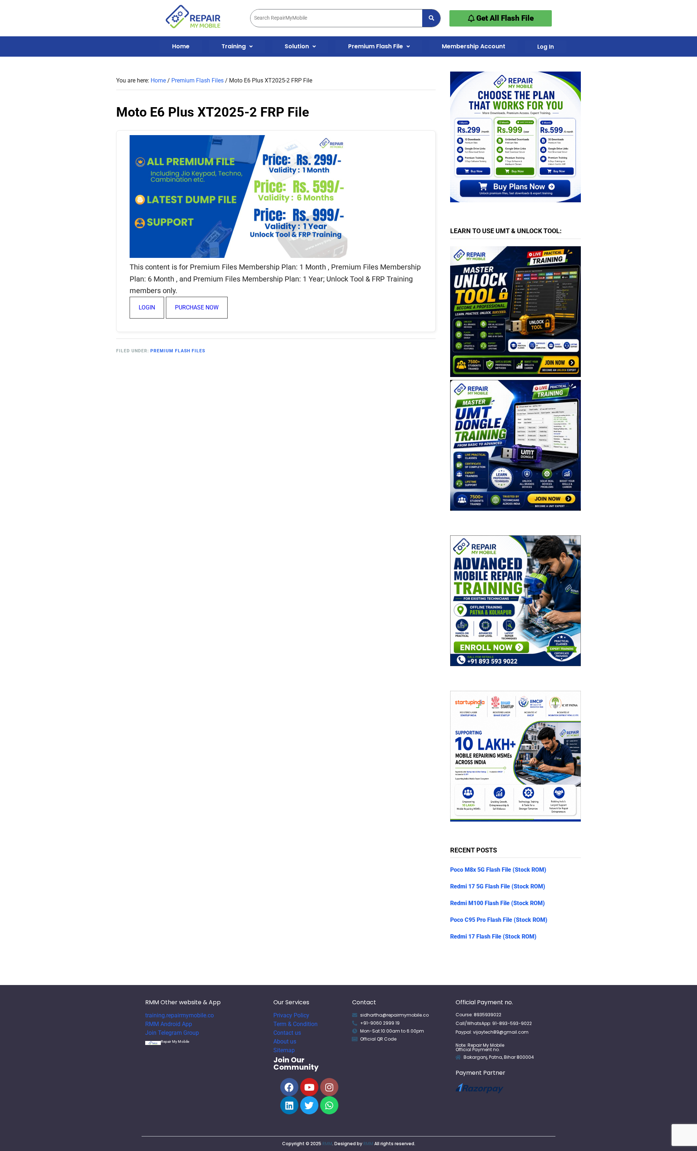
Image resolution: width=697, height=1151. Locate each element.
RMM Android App (168, 1024)
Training (233, 46)
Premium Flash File (375, 46)
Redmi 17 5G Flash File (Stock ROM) (497, 886)
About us (284, 1041)
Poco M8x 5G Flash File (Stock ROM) (498, 869)
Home (180, 46)
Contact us (287, 1032)
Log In (545, 46)
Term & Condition (295, 1024)
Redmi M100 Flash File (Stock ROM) (497, 903)
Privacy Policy (291, 1015)
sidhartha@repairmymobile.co (394, 1015)
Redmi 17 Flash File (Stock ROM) (493, 936)
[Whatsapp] (329, 1105)
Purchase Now (197, 307)
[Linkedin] (289, 1105)
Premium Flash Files (177, 350)
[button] (237, 46)
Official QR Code (378, 1039)
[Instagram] (329, 1087)
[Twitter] (309, 1105)
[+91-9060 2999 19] (354, 1023)
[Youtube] (309, 1087)
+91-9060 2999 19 (380, 1023)
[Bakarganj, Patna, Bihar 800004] (458, 1057)
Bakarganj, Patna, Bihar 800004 (499, 1057)
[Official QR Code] (354, 1039)
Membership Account (473, 46)
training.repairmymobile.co (179, 1015)
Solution (297, 46)
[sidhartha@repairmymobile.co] (354, 1015)
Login (147, 307)
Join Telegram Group (172, 1032)
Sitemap (284, 1050)
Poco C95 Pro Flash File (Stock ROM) (498, 919)
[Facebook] (289, 1087)
